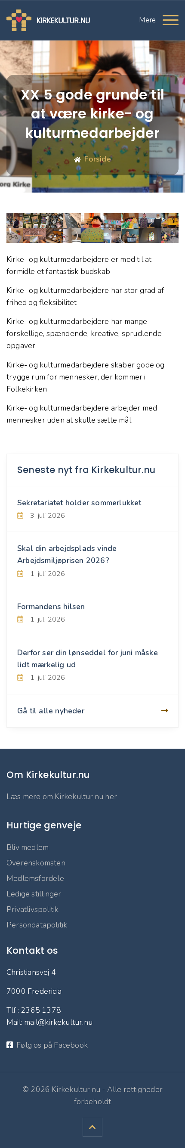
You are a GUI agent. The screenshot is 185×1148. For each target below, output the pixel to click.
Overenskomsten (35, 863)
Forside (97, 159)
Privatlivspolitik (32, 909)
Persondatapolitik (36, 925)
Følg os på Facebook (52, 1045)
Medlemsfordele (35, 878)
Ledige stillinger (33, 894)
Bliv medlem (27, 847)
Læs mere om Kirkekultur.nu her (61, 796)
